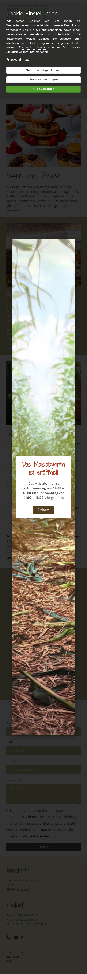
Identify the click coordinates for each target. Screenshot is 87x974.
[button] (69, 244)
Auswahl (15, 59)
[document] (43, 487)
